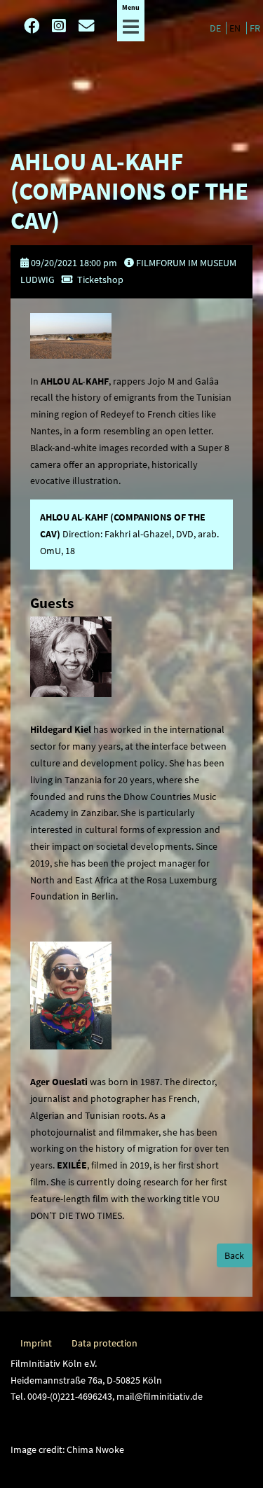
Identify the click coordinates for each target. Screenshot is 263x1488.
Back (234, 1255)
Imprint (36, 1343)
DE (216, 28)
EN (236, 28)
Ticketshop (100, 279)
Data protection (104, 1343)
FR (255, 28)
